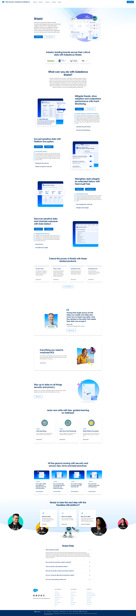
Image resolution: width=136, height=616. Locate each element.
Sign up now (38, 396)
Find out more (38, 279)
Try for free (44, 524)
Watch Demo (38, 36)
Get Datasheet (49, 146)
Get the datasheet (49, 36)
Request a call (64, 524)
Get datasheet (49, 229)
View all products (67, 286)
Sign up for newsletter (85, 524)
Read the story (71, 330)
